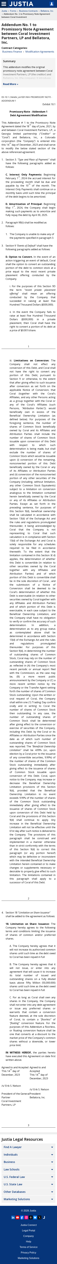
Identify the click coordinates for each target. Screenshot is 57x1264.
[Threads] (31, 1217)
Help (28, 1241)
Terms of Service (29, 1247)
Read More (9, 84)
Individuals (11, 1154)
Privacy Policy (28, 1252)
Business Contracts (28, 11)
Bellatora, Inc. (47, 11)
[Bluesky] (35, 1217)
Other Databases (15, 1192)
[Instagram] (26, 1217)
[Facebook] (22, 1217)
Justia (4, 11)
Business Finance (12, 51)
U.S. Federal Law (14, 1177)
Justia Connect (29, 1225)
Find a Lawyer (13, 1147)
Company (28, 1236)
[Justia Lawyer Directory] (44, 1217)
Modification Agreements (39, 51)
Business (9, 1162)
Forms (13, 11)
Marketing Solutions (17, 1199)
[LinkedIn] (13, 1217)
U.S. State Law (13, 1184)
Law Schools (11, 1169)
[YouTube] (17, 1217)
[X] (39, 1217)
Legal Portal (28, 1230)
